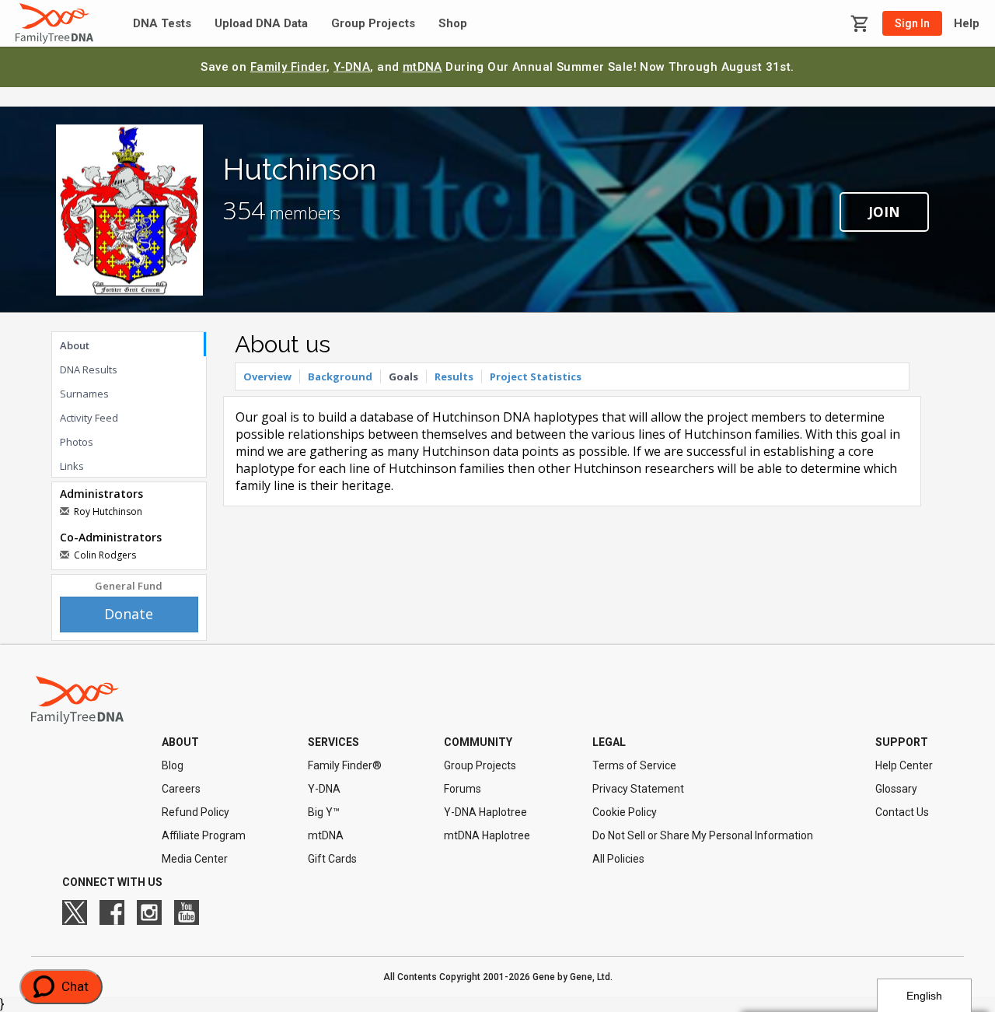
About (74, 345)
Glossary (896, 788)
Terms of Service (634, 765)
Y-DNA (351, 67)
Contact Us (902, 812)
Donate (128, 613)
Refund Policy (195, 812)
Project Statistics (535, 376)
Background (340, 376)
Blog (172, 765)
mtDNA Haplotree (487, 835)
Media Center (195, 858)
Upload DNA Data (261, 24)
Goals (403, 376)
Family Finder (288, 67)
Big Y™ (324, 812)
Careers (181, 788)
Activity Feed (89, 418)
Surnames (84, 394)
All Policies (618, 858)
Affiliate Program (204, 835)
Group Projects (373, 24)
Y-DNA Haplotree (485, 812)
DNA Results (88, 369)
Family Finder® (345, 765)
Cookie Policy (624, 812)
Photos (76, 442)
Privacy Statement (638, 788)
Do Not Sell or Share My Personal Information (702, 835)
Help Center (904, 765)
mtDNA (422, 67)
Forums (462, 788)
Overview (267, 376)
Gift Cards (332, 858)
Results (454, 376)
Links (72, 466)
